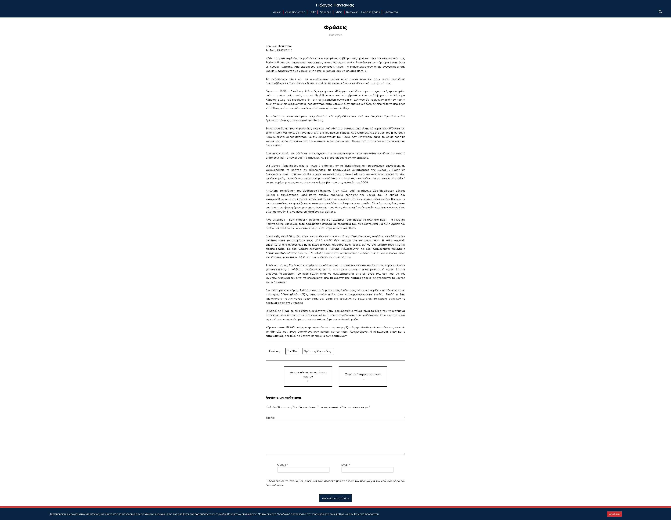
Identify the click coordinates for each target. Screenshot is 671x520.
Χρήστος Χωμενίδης (317, 351)
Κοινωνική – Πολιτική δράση (363, 12)
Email (345, 464)
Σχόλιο (335, 417)
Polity (312, 12)
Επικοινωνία (391, 12)
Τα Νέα (292, 351)
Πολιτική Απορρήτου (366, 514)
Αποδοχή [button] (614, 514)
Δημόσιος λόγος (295, 12)
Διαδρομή (325, 12)
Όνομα (282, 464)
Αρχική (277, 12)
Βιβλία (338, 12)
